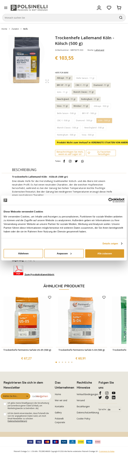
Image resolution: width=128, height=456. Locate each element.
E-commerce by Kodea (106, 451)
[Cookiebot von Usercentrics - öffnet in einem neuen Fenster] (110, 200)
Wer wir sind (61, 400)
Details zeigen (110, 243)
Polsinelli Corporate (60, 420)
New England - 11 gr (66, 99)
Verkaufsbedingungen (86, 394)
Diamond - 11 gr (101, 85)
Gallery (58, 412)
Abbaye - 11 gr (64, 78)
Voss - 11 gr (62, 106)
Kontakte (59, 406)
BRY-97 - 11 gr (63, 85)
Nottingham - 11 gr (90, 99)
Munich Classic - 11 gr (84, 92)
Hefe (25, 29)
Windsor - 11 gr (81, 106)
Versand (81, 400)
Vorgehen (42, 396)
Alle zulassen (104, 253)
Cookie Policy (83, 418)
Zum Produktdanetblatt (39, 274)
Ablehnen (23, 253)
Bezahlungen (83, 406)
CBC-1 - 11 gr (82, 85)
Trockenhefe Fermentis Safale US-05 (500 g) (27, 349)
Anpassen (62, 253)
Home (4, 29)
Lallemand (99, 50)
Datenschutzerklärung (17, 421)
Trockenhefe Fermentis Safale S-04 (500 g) (81, 349)
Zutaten (15, 29)
